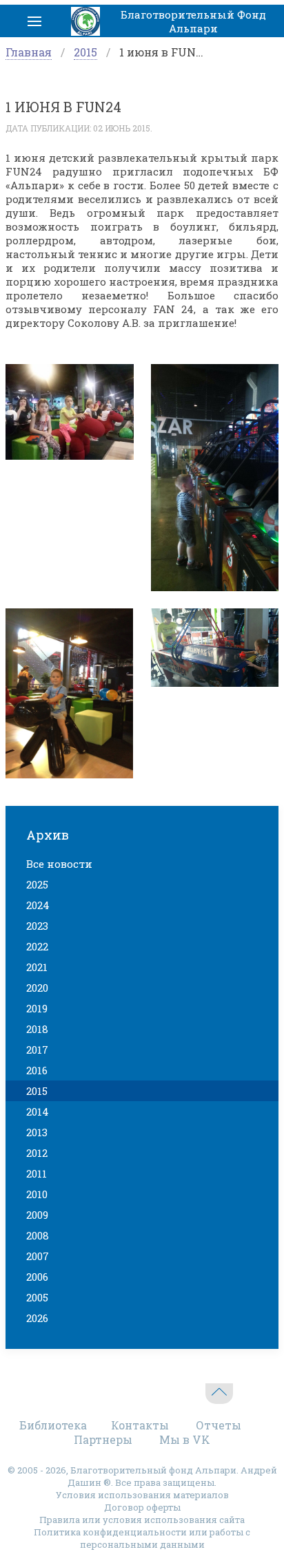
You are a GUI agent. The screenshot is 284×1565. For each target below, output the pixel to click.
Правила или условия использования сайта (142, 1519)
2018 (37, 1029)
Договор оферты (142, 1507)
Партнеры (103, 1439)
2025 (37, 884)
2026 (37, 1318)
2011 (36, 1173)
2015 (85, 52)
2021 (37, 967)
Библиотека (53, 1425)
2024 (38, 905)
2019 (37, 1008)
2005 (37, 1297)
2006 (37, 1277)
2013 (37, 1132)
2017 (37, 1049)
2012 (37, 1153)
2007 (37, 1256)
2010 (37, 1194)
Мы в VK (184, 1439)
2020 (37, 987)
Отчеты (218, 1425)
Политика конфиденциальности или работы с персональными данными (142, 1538)
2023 (37, 926)
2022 (37, 946)
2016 (37, 1070)
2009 (37, 1215)
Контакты (140, 1425)
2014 (37, 1111)
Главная (29, 52)
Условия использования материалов (142, 1495)
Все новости (59, 864)
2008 (37, 1235)
